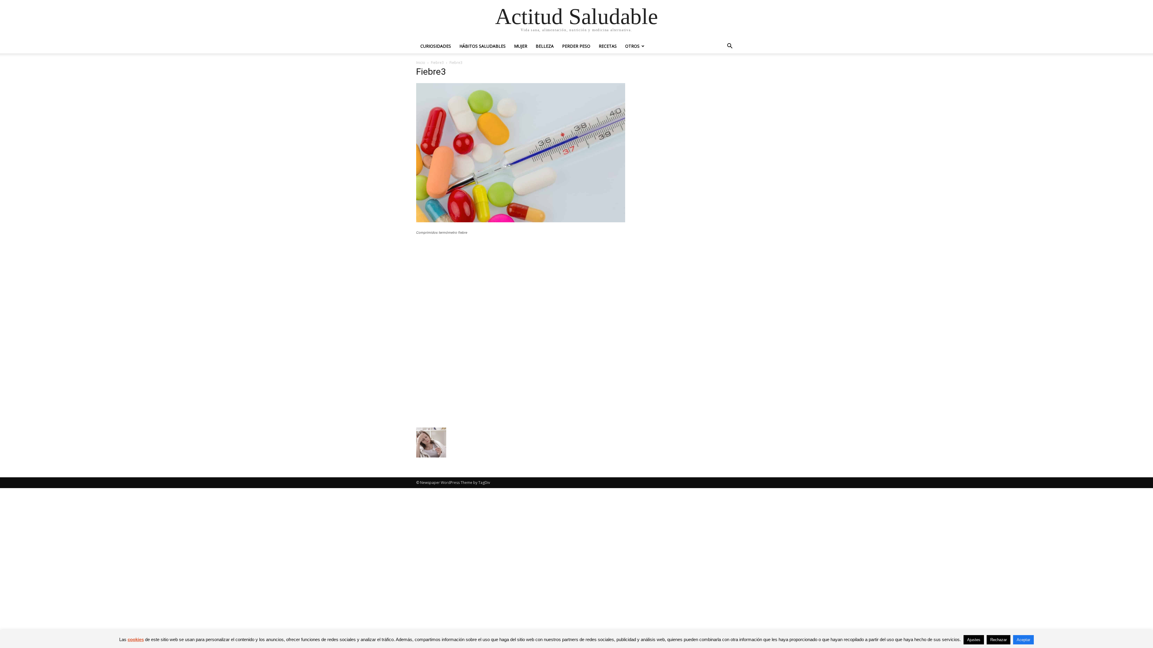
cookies (136, 639)
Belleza (545, 46)
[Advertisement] (520, 284)
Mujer (520, 46)
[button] (729, 47)
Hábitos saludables (482, 46)
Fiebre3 (437, 62)
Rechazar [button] (998, 640)
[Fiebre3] (520, 220)
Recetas (608, 46)
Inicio (420, 62)
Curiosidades (435, 46)
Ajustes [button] (973, 640)
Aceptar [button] (1023, 640)
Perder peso (576, 46)
